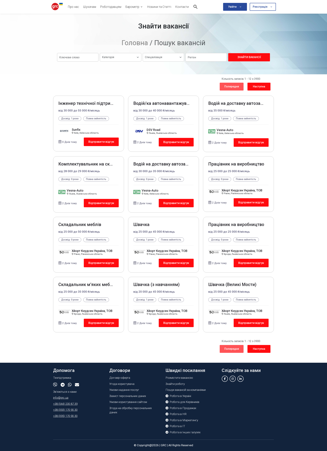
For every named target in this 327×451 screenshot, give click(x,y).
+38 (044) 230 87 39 (65, 403)
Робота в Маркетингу (184, 420)
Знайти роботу (175, 384)
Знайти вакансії (249, 57)
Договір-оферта (119, 377)
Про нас (73, 7)
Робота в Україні (180, 396)
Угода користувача (121, 384)
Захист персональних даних (127, 396)
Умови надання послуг (124, 390)
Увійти (232, 6)
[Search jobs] (195, 7)
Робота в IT (177, 426)
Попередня (231, 86)
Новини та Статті (159, 7)
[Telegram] (63, 384)
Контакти (182, 7)
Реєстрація (260, 6)
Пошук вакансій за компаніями (186, 390)
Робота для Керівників (184, 402)
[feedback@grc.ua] (77, 384)
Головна (135, 43)
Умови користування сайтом (128, 402)
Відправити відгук (101, 141)
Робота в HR (178, 414)
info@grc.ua (60, 397)
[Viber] (55, 384)
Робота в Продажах (183, 408)
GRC (163, 445)
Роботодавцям (110, 7)
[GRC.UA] (57, 7)
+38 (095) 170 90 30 (65, 416)
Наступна (259, 86)
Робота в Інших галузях (185, 432)
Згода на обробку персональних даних (130, 410)
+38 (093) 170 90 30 (65, 409)
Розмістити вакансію (179, 377)
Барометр (132, 7)
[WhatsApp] (70, 384)
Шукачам (89, 7)
